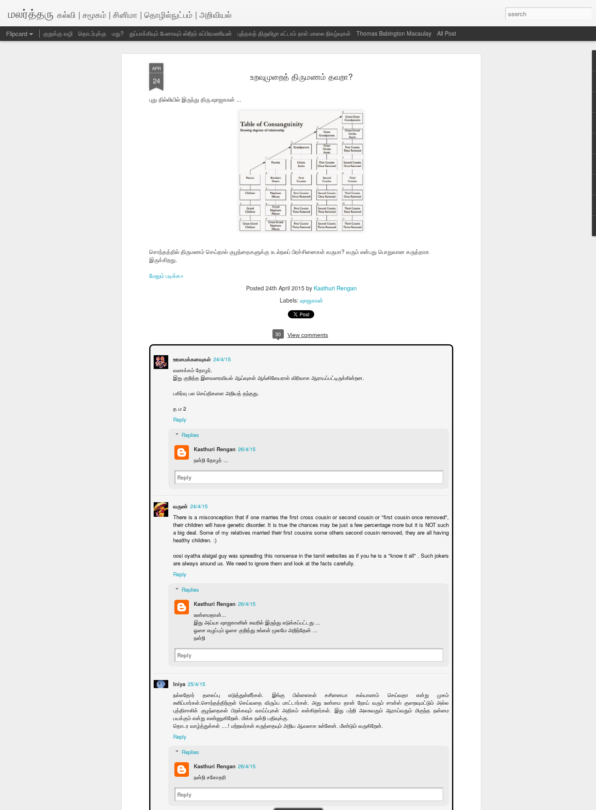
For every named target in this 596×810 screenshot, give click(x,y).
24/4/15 (221, 358)
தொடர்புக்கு (92, 33)
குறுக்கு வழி (58, 33)
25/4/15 (195, 683)
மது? (118, 33)
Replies (189, 434)
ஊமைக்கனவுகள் (191, 358)
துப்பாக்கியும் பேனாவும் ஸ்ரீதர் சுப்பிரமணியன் (180, 33)
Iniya (178, 683)
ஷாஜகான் (311, 300)
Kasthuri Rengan (335, 288)
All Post (446, 33)
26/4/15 (246, 448)
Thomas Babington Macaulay (393, 33)
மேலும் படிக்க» (166, 275)
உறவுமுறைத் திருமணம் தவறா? (301, 76)
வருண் (179, 505)
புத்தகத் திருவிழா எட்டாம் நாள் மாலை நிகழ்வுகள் (294, 33)
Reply (179, 418)
